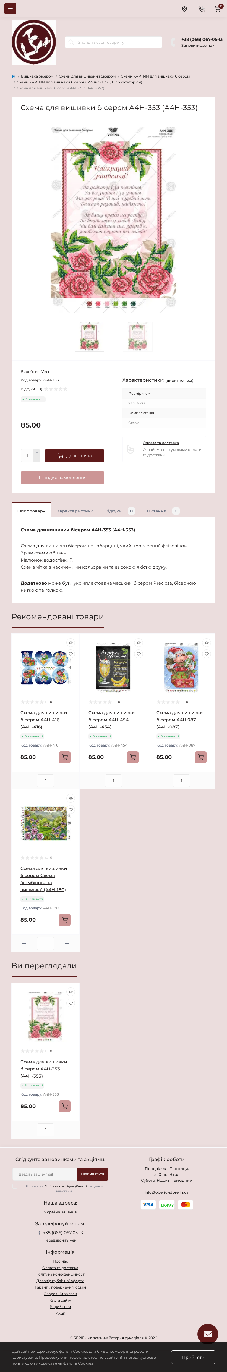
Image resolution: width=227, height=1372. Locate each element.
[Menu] (10, 8)
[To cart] (65, 757)
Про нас (60, 1261)
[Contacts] (201, 8)
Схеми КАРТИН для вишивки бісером (155, 76)
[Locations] (184, 8)
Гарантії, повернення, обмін (60, 1287)
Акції (60, 1313)
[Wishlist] (70, 653)
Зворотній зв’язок (60, 1294)
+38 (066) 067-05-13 (202, 39)
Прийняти (193, 1357)
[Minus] (37, 459)
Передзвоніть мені (60, 1240)
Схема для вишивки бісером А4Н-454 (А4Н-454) (111, 720)
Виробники (60, 1307)
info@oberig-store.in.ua (167, 1192)
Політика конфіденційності (65, 1186)
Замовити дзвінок (197, 45)
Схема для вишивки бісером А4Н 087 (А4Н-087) (179, 720)
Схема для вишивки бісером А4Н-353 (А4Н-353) (43, 1069)
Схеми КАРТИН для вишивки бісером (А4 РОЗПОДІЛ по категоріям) (79, 82)
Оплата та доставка (161, 443)
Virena (47, 371)
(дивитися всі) (179, 380)
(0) (40, 389)
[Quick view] (70, 642)
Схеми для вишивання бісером (87, 76)
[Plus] (37, 452)
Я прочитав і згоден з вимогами (64, 1188)
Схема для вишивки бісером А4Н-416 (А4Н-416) (43, 720)
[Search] (71, 42)
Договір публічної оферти (60, 1281)
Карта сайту (60, 1300)
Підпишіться (92, 1174)
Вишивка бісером (37, 76)
